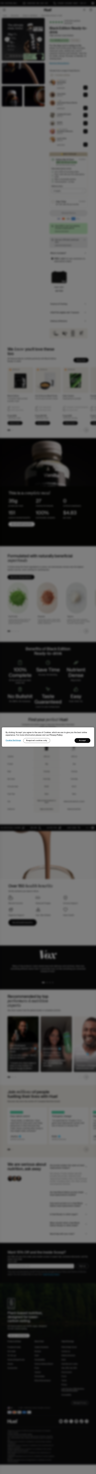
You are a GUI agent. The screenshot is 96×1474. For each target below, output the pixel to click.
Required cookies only (36, 740)
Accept (82, 740)
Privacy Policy (56, 735)
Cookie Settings (13, 740)
